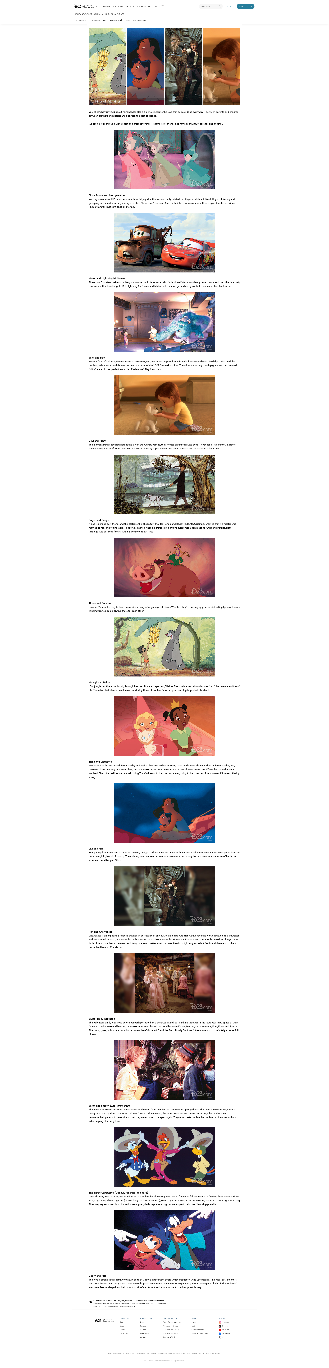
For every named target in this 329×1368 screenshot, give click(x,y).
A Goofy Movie (99, 1301)
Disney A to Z (169, 1337)
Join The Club (245, 6)
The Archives (170, 1318)
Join (98, 6)
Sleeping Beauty (99, 1303)
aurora (108, 1301)
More (194, 1318)
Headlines (96, 20)
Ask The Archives (170, 1333)
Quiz (104, 20)
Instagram (226, 1322)
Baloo (113, 1301)
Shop (128, 6)
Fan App (143, 1337)
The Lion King (151, 1303)
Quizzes (142, 1326)
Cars (118, 1301)
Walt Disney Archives (172, 1322)
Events (106, 6)
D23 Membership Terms (116, 1353)
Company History (170, 1326)
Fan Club (124, 1318)
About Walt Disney (171, 1330)
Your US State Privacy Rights (157, 1353)
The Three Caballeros (127, 1306)
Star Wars (110, 1303)
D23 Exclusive (146, 1318)
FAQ (193, 1326)
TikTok (225, 1326)
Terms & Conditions (199, 1333)
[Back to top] (324, 1361)
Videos (127, 20)
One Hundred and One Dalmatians (150, 1301)
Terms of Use (130, 1353)
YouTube (225, 1330)
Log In (230, 6)
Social (222, 1318)
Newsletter (144, 1333)
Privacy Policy (140, 1353)
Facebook (226, 1333)
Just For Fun (94, 14)
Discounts (117, 6)
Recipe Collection (140, 20)
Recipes (142, 1330)
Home (77, 14)
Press (193, 1322)
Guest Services (197, 1330)
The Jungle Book (138, 1303)
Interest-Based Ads (198, 1353)
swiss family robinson (123, 1303)
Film (122, 1301)
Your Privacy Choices (213, 1353)
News (83, 14)
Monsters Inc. (130, 1301)
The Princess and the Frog (107, 1306)
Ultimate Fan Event (142, 6)
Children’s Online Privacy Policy (179, 1353)
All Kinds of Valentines (113, 14)
